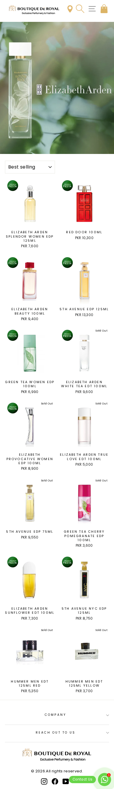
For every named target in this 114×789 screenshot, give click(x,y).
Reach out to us (55, 732)
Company (55, 715)
